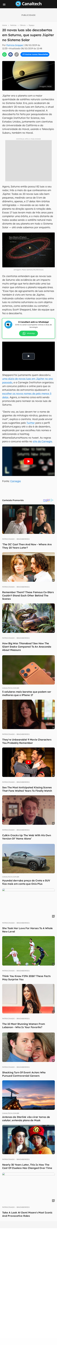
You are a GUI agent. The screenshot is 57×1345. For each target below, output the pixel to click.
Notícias (13, 25)
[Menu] (4, 4)
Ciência (22, 25)
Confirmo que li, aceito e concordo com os (30, 59)
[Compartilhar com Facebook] (10, 54)
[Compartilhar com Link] (16, 54)
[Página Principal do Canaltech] (28, 5)
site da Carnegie (42, 441)
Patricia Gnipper (14, 45)
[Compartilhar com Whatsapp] (4, 54)
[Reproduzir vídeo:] (28, 461)
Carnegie (15, 481)
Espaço (31, 25)
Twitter (31, 422)
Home (4, 25)
